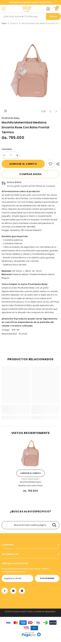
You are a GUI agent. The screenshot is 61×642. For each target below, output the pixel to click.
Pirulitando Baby (11, 118)
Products (14, 23)
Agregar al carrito (23, 164)
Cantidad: (7, 149)
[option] (30, 72)
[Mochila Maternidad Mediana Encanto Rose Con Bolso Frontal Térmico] (30, 454)
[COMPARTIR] (56, 164)
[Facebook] (5, 591)
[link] (50, 164)
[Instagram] (13, 591)
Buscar (53, 16)
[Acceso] (48, 9)
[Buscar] (54, 525)
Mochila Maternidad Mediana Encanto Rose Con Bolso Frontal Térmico (30, 484)
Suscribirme (47, 578)
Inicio (4, 23)
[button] (50, 111)
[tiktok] (22, 591)
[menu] (4, 9)
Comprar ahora (30, 174)
